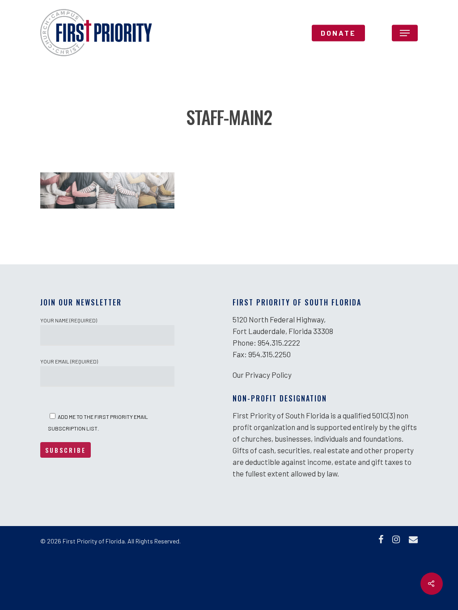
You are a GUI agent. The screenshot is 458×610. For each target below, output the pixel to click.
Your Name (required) (68, 320)
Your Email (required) (69, 361)
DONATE (338, 33)
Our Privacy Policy (262, 374)
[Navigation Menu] (405, 33)
